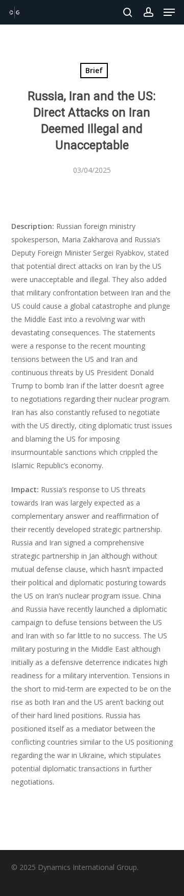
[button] (169, 12)
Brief (94, 70)
